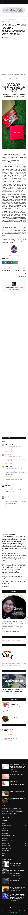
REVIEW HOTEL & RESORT (14, 840)
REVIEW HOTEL (14, 838)
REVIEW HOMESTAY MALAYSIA (14, 835)
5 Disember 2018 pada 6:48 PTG (14, 468)
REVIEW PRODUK (14, 843)
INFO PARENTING (18, 811)
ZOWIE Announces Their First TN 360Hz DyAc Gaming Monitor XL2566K (17, 880)
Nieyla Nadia (9, 444)
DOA (20, 808)
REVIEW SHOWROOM (14, 848)
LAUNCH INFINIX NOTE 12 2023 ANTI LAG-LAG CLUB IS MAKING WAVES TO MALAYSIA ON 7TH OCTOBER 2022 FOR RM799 (17, 896)
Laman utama (5, 19)
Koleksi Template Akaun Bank (16, 710)
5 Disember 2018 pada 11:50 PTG (14, 487)
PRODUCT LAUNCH (14, 825)
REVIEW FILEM (14, 833)
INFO (9, 19)
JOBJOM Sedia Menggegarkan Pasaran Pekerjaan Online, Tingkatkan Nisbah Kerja (13, 691)
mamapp (8, 454)
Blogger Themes (14, 912)
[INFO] (14, 681)
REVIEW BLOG (14, 830)
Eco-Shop (14, 823)
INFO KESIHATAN (13, 808)
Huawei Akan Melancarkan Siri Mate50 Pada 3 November (17, 887)
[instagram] (17, 907)
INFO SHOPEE (10, 811)
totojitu (9, 734)
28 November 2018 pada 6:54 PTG (15, 456)
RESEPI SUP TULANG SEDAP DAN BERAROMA (17, 799)
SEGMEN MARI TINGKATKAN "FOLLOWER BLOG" (16, 703)
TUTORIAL (14, 855)
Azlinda (7, 485)
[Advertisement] (14, 56)
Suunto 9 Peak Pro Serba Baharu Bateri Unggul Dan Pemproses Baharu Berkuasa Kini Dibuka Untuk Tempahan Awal (17, 871)
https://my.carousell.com (17, 239)
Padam (10, 451)
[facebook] (10, 907)
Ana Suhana (9, 497)
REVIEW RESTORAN (14, 845)
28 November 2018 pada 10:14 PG (15, 446)
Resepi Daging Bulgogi (15, 717)
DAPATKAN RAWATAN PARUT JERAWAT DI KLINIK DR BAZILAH (17, 775)
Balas (6, 451)
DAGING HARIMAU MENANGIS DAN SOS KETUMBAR (16, 792)
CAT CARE (4, 813)
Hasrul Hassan (11, 729)
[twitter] (14, 907)
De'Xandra (14, 820)
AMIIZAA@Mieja (12, 739)
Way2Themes (15, 911)
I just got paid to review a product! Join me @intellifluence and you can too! (14, 664)
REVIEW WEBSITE (14, 853)
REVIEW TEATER (14, 850)
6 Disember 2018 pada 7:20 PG (14, 499)
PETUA (3, 811)
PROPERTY (14, 828)
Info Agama (4, 808)
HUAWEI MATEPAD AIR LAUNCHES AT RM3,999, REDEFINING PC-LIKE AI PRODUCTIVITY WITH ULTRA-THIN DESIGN (17, 767)
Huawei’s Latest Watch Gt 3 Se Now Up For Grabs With (16, 862)
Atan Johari (8, 466)
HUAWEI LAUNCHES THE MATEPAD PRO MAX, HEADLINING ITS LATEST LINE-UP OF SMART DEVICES (17, 784)
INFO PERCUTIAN (12, 813)
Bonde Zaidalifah (8, 37)
